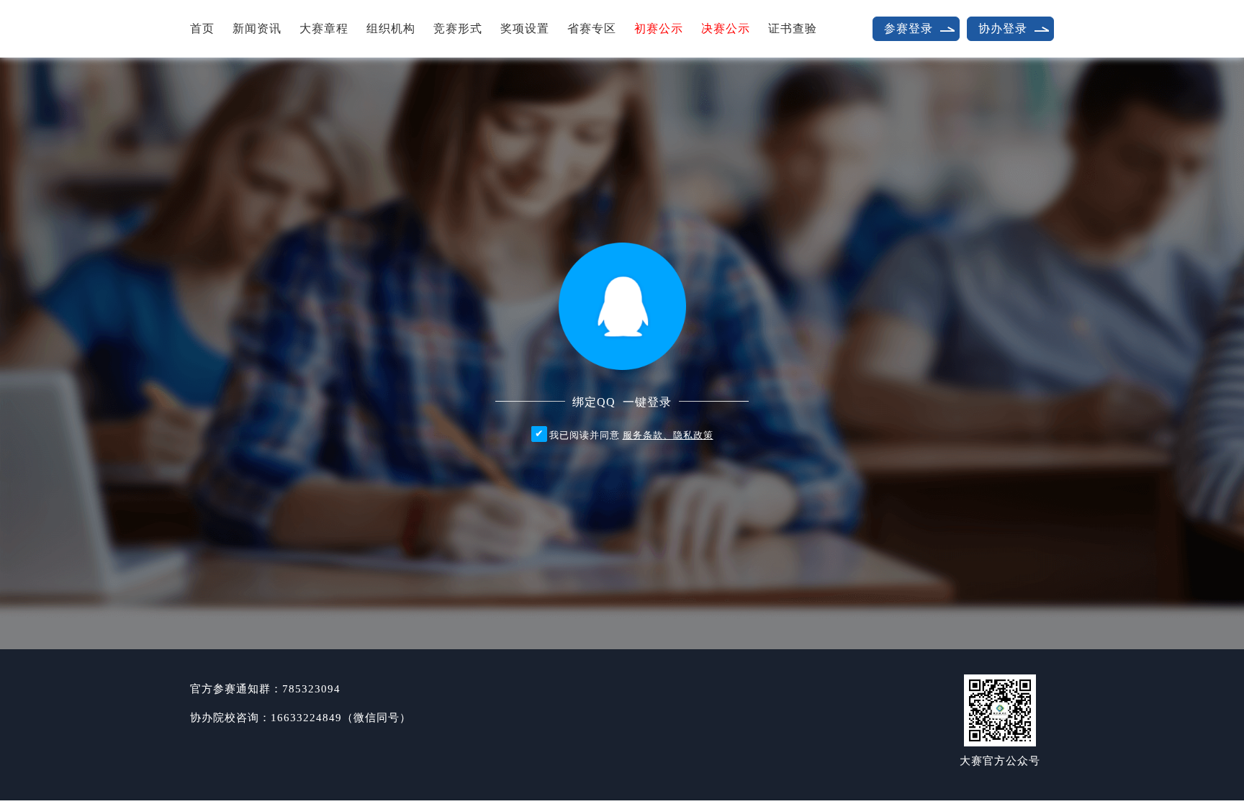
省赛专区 (591, 28)
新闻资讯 (257, 28)
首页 (202, 28)
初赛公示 (658, 28)
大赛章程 (323, 28)
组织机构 (390, 28)
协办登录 (1002, 28)
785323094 (311, 689)
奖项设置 (524, 28)
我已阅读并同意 (631, 435)
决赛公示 (725, 28)
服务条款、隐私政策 (668, 435)
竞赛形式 (457, 28)
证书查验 (792, 28)
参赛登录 (908, 28)
